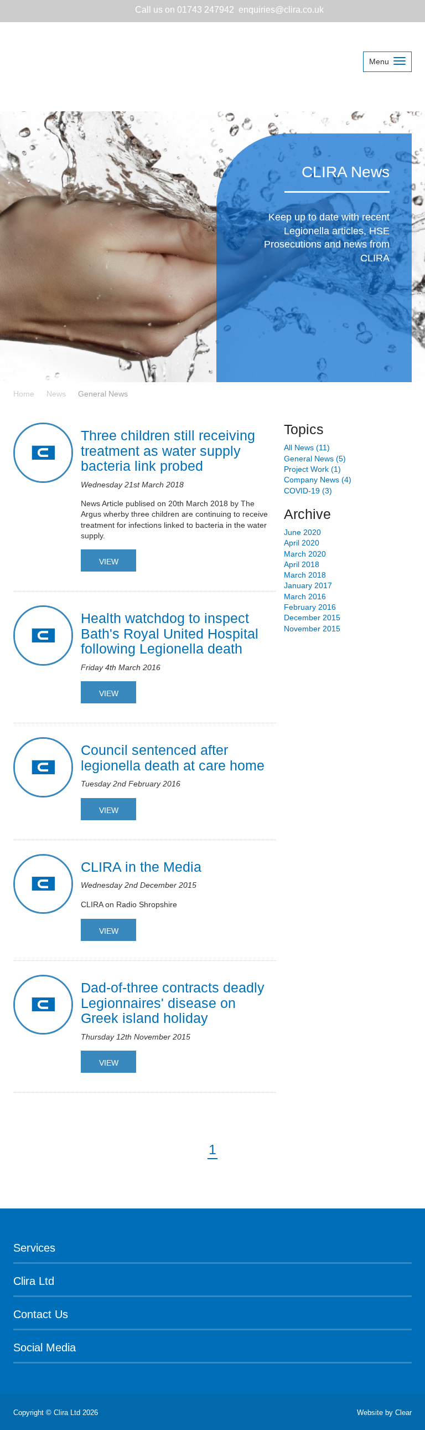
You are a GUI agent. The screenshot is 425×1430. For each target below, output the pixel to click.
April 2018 (301, 564)
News (56, 393)
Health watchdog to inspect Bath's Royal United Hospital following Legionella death (169, 633)
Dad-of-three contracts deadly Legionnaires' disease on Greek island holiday (173, 1003)
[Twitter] (47, 10)
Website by (384, 1412)
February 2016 (310, 607)
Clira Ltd (33, 1281)
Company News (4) (317, 479)
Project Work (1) (312, 469)
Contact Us (40, 1314)
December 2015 (312, 617)
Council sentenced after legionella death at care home (173, 757)
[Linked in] (25, 10)
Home (23, 393)
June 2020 (302, 532)
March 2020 (305, 553)
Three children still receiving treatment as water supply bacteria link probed (168, 451)
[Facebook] (67, 10)
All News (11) (307, 447)
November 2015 (312, 628)
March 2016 (305, 596)
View (108, 561)
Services (34, 1248)
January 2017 (308, 585)
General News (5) (315, 458)
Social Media (44, 1347)
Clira (68, 65)
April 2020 (301, 542)
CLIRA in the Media (141, 867)
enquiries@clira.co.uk (281, 9)
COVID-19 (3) (308, 490)
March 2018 (305, 574)
